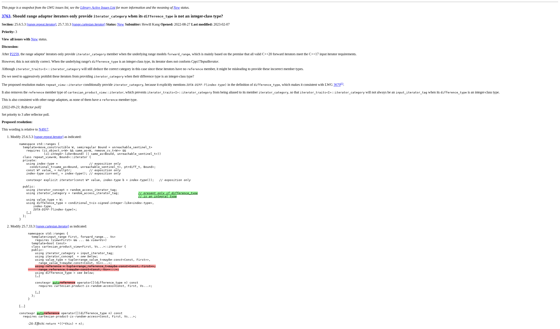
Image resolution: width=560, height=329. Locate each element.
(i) (342, 83)
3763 (6, 16)
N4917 (43, 129)
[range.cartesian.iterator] (88, 24)
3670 (337, 85)
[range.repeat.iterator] (41, 24)
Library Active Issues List (97, 7)
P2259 (14, 54)
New (176, 7)
